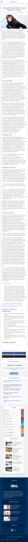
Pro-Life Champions (14, 6)
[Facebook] (12, 530)
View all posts (14, 373)
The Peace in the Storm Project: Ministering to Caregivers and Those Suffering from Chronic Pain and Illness (12, 385)
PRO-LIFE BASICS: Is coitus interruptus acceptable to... (16, 507)
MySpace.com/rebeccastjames (10, 304)
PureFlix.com (20, 306)
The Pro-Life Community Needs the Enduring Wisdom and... (17, 457)
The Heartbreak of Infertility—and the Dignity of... (17, 444)
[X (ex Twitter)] (15, 530)
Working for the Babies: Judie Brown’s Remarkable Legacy (10, 393)
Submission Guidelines (5, 539)
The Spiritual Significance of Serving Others (16, 469)
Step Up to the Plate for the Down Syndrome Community (17, 450)
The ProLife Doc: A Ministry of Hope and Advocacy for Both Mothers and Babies (11, 389)
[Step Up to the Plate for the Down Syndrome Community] (9, 449)
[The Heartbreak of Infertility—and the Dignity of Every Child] (9, 443)
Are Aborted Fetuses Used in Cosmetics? (15, 512)
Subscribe (3, 538)
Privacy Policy (13, 539)
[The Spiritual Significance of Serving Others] (9, 469)
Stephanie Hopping (18, 12)
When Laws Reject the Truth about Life (17, 462)
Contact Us (7, 538)
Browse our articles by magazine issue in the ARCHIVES (13, 474)
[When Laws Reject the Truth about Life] (9, 463)
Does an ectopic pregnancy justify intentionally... (15, 519)
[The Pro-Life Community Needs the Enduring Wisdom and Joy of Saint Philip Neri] (9, 456)
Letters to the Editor (14, 538)
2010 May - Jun (9, 12)
